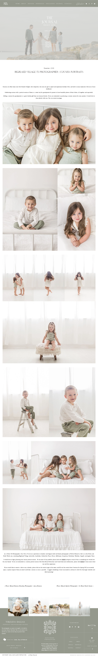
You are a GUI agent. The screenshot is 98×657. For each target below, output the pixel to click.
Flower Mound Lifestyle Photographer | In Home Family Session (74, 586)
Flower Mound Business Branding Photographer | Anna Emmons (23, 586)
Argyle (55, 647)
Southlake (44, 648)
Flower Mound (44, 650)
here (60, 98)
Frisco (51, 648)
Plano (48, 648)
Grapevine (55, 648)
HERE (63, 559)
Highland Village (49, 647)
